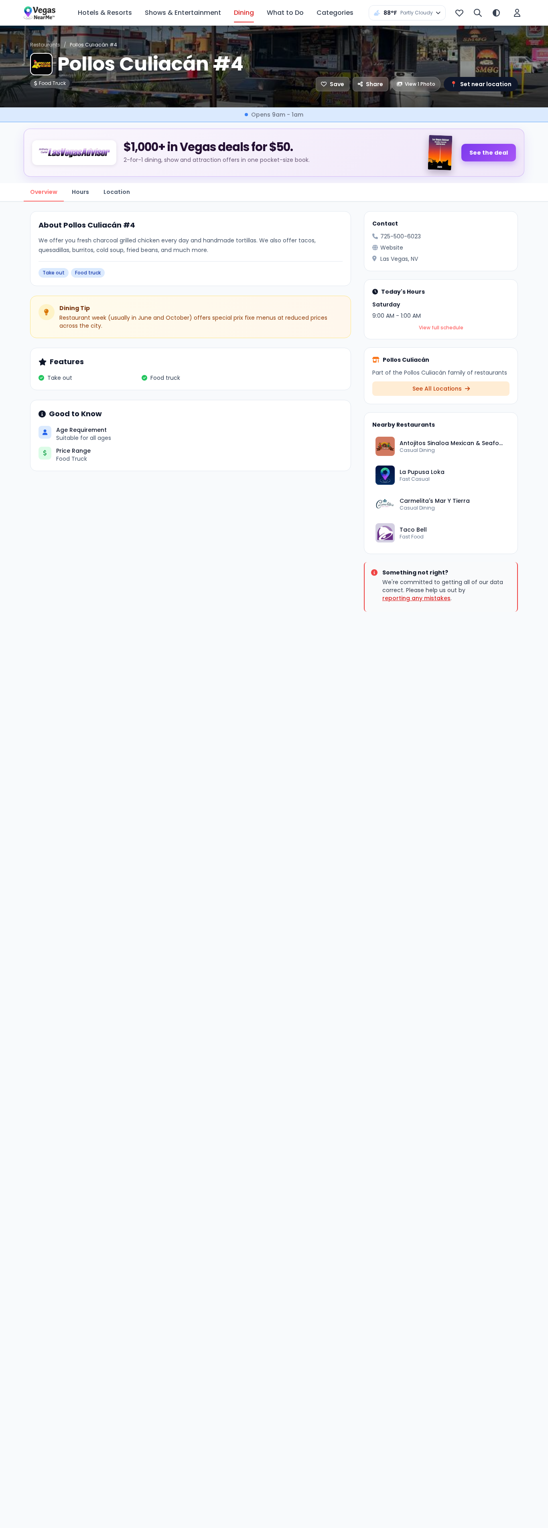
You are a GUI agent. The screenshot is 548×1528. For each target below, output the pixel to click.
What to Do (285, 12)
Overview (43, 192)
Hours (80, 192)
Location (117, 192)
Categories (335, 12)
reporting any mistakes (416, 598)
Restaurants (45, 44)
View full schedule (441, 328)
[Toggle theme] (496, 13)
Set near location (480, 84)
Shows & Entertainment (183, 12)
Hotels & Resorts (105, 12)
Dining (244, 12)
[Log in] (517, 13)
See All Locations (437, 389)
